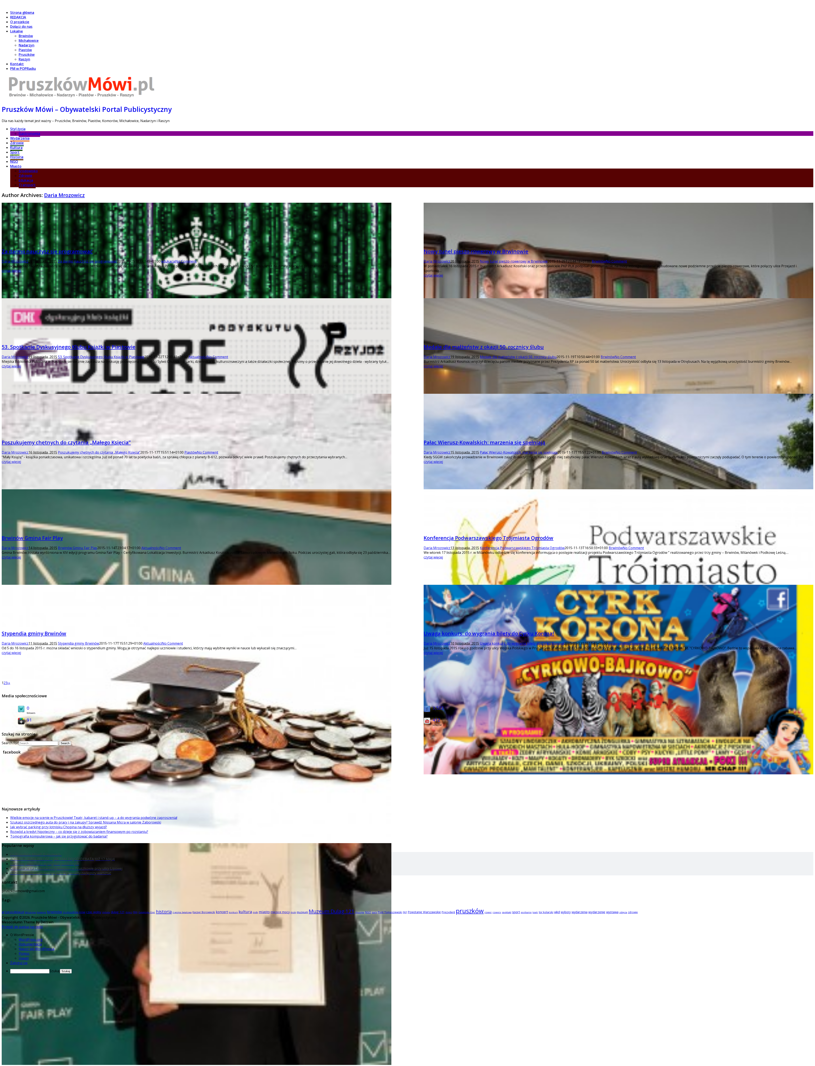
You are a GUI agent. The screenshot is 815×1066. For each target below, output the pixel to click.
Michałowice (29, 40)
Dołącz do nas (21, 26)
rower (488, 912)
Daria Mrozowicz (64, 194)
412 (436, 720)
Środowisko (28, 171)
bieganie (41, 912)
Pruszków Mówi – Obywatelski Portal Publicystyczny (87, 109)
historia (164, 911)
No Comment (186, 261)
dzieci (128, 912)
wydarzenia (579, 912)
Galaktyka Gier (146, 912)
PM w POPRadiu (23, 68)
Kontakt (17, 64)
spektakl (506, 912)
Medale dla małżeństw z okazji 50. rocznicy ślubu (484, 346)
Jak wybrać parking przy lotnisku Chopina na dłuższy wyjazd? (58, 827)
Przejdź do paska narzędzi (22, 926)
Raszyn (24, 59)
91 (29, 720)
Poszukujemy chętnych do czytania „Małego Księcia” (66, 442)
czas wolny (93, 912)
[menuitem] (411, 934)
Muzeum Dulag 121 (331, 911)
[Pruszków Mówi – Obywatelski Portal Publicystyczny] (81, 98)
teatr (535, 912)
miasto (264, 912)
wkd (557, 912)
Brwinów (26, 36)
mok (293, 912)
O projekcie (19, 22)
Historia (16, 157)
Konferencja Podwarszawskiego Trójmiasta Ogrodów (488, 537)
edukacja (168, 261)
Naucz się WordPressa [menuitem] (36, 948)
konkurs (233, 912)
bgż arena (30, 912)
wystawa (612, 912)
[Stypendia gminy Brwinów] (196, 842)
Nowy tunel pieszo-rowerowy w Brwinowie (476, 251)
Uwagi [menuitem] (24, 958)
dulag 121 (118, 912)
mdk (255, 912)
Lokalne (16, 31)
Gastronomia (29, 133)
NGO (14, 161)
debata (106, 912)
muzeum (302, 912)
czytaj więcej (11, 270)
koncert (222, 912)
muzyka (359, 912)
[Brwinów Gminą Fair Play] (196, 1063)
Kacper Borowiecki (204, 912)
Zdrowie (17, 143)
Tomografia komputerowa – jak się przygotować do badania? (59, 836)
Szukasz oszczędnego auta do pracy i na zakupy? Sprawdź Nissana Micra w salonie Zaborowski (85, 822)
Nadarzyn (26, 45)
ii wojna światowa (182, 912)
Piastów (25, 50)
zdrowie (633, 912)
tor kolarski (546, 912)
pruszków (470, 911)
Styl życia (17, 129)
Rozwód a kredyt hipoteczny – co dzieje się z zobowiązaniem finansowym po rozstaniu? (79, 831)
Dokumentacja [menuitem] (30, 944)
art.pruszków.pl (13, 912)
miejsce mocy (280, 912)
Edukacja (26, 180)
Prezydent (448, 912)
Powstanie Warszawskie (424, 912)
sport (516, 912)
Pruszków (27, 54)
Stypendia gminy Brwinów (34, 633)
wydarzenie (596, 912)
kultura (245, 911)
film (135, 912)
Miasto (15, 166)
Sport (15, 152)
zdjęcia (623, 912)
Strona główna (22, 12)
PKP (405, 912)
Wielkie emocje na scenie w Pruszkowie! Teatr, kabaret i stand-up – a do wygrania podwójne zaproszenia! (93, 817)
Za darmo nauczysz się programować (47, 251)
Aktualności (197, 356)
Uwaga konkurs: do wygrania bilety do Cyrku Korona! (489, 633)
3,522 (438, 708)
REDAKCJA (18, 17)
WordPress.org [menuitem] (31, 939)
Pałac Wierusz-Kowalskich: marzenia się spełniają (484, 442)
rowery (497, 912)
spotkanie (526, 912)
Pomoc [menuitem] (24, 953)
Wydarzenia (20, 138)
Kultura (16, 147)
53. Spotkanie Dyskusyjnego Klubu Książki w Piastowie (68, 346)
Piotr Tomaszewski (390, 912)
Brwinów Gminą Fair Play (32, 537)
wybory (566, 912)
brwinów (54, 911)
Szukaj (54, 971)
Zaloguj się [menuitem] (19, 963)
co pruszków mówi (74, 912)
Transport (27, 185)
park (374, 912)
